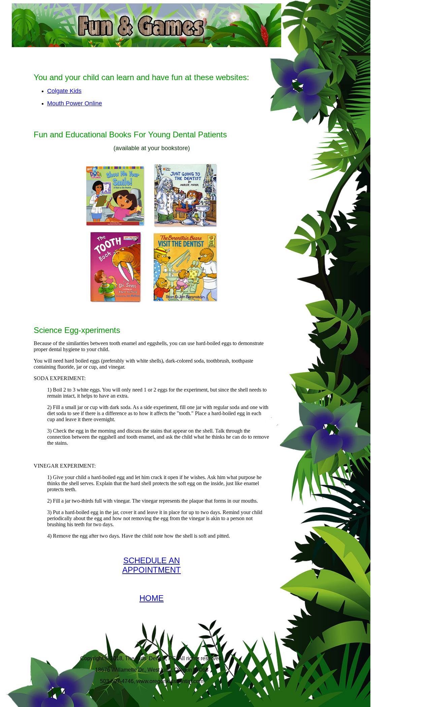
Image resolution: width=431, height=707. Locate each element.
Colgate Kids (64, 91)
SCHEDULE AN (151, 560)
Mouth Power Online (74, 103)
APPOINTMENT (151, 569)
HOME (151, 598)
